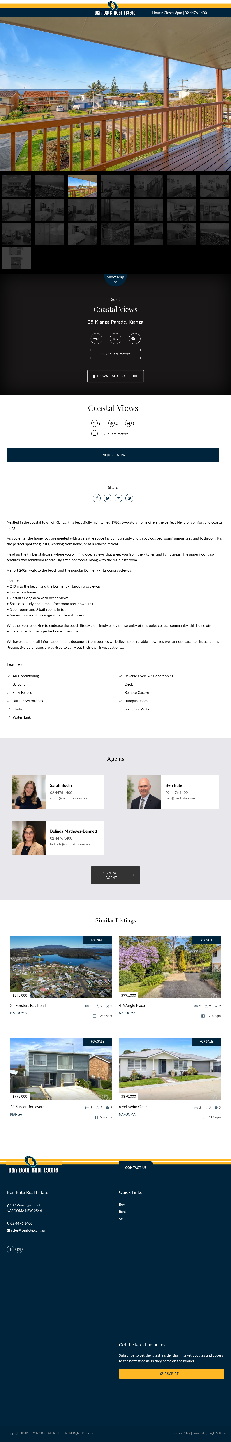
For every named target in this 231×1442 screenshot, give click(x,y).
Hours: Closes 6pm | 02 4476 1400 (179, 12)
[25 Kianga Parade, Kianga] (115, 94)
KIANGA (16, 1114)
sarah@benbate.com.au (68, 798)
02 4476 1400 (61, 792)
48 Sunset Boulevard (27, 1106)
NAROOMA (18, 1013)
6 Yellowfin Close (133, 1106)
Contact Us (136, 1168)
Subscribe (169, 1374)
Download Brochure (117, 376)
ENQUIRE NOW (113, 455)
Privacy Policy (181, 1433)
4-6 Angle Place (132, 1005)
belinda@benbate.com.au (70, 844)
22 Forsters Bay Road (28, 1005)
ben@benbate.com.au (183, 798)
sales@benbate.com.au (28, 1230)
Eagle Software (218, 1433)
